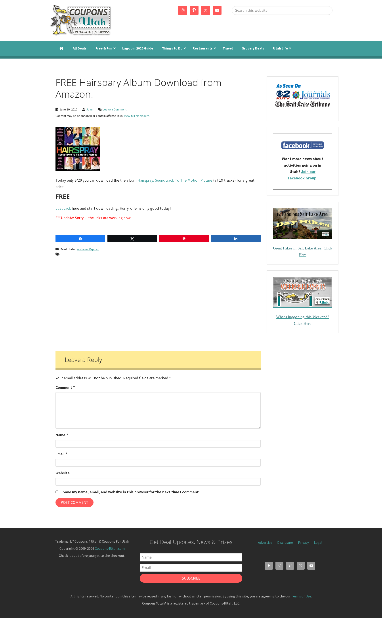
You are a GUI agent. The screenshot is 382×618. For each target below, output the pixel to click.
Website (62, 472)
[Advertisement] (158, 302)
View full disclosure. (137, 116)
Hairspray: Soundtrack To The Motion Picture (174, 180)
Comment (65, 387)
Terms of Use (301, 596)
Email (61, 453)
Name (61, 434)
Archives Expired (88, 249)
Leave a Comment (114, 109)
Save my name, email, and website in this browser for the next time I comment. (131, 491)
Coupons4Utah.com (110, 548)
